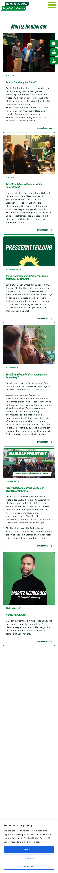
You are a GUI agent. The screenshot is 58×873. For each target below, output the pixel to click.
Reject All (29, 866)
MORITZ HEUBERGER (16, 614)
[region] (29, 846)
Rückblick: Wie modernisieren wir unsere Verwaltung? (26, 376)
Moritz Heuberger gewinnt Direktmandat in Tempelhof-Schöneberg (27, 277)
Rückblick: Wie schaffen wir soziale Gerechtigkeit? (24, 186)
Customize (29, 858)
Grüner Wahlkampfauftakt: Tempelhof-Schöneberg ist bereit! (25, 489)
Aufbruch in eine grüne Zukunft (21, 82)
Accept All (29, 849)
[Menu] (52, 5)
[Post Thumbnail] (29, 52)
